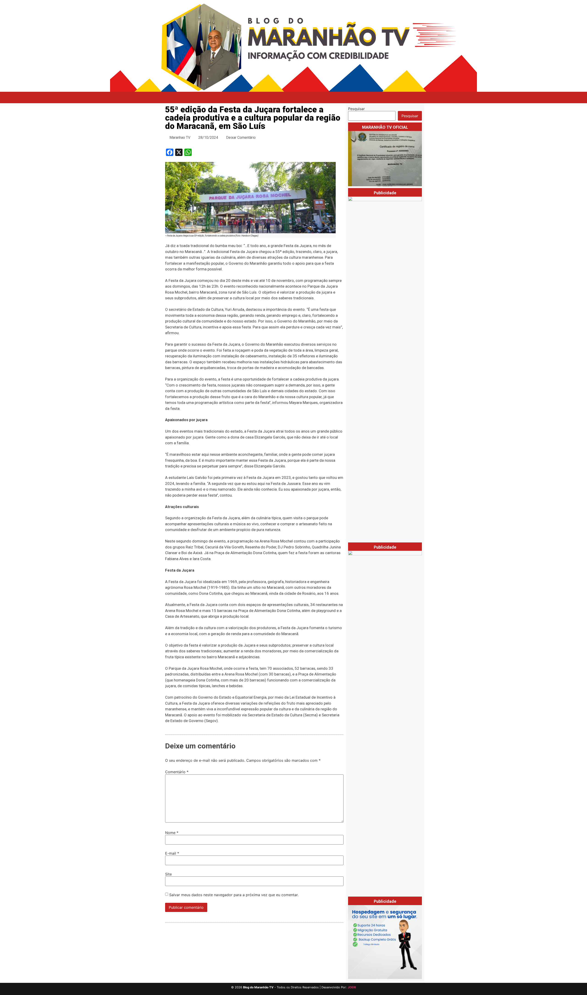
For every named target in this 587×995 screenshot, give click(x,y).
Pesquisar (356, 109)
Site (168, 874)
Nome (171, 832)
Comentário (176, 772)
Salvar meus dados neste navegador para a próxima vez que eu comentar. (234, 895)
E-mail (172, 853)
